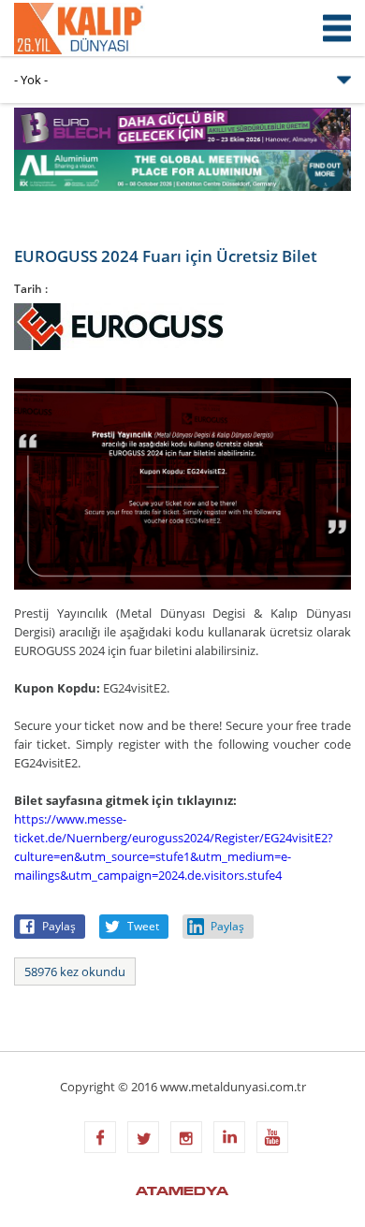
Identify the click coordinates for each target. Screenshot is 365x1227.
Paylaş (59, 926)
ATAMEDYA (182, 1192)
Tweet (143, 926)
